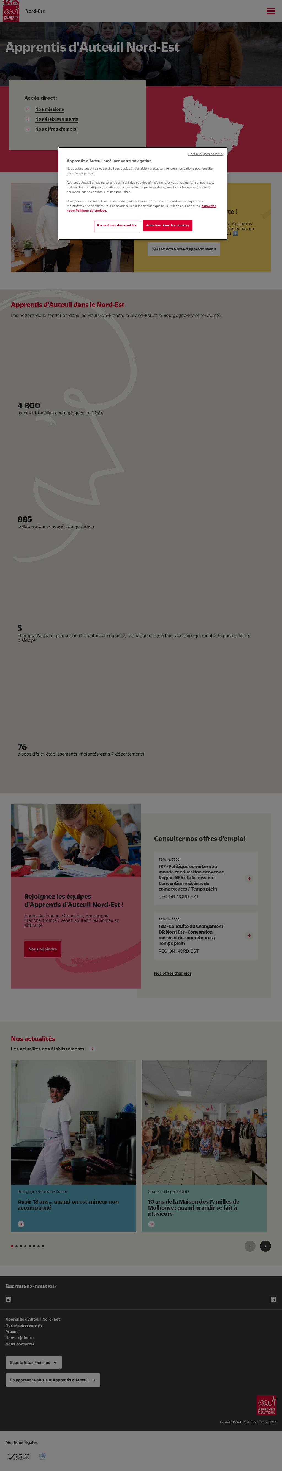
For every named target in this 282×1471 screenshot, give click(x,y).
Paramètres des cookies (117, 225)
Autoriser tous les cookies (167, 225)
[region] (142, 193)
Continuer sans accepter (205, 154)
